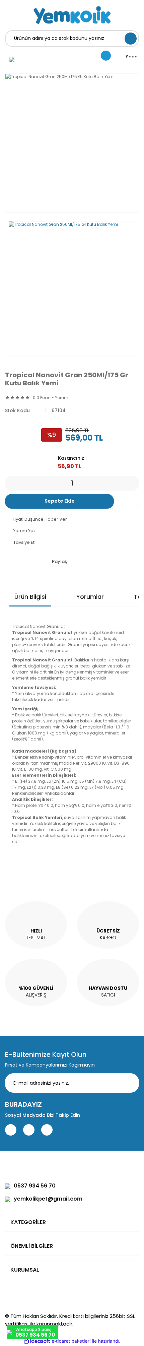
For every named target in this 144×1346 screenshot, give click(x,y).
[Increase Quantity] (134, 483)
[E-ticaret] (71, 1341)
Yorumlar (90, 596)
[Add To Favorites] (128, 501)
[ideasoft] (36, 1341)
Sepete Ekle (60, 501)
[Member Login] (11, 59)
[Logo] (72, 15)
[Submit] (129, 1083)
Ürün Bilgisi (30, 596)
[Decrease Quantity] (10, 483)
